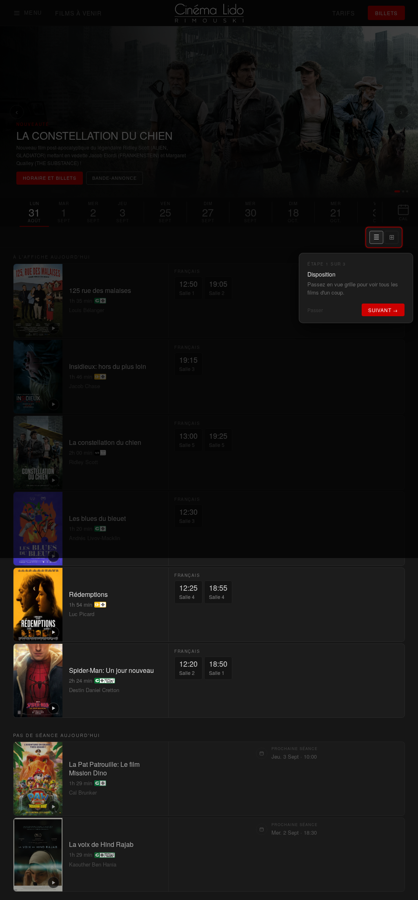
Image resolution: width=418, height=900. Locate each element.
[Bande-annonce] (53, 632)
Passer (315, 309)
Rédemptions (88, 594)
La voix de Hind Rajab (101, 844)
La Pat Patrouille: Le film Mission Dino (104, 768)
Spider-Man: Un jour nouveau (111, 670)
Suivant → (383, 309)
